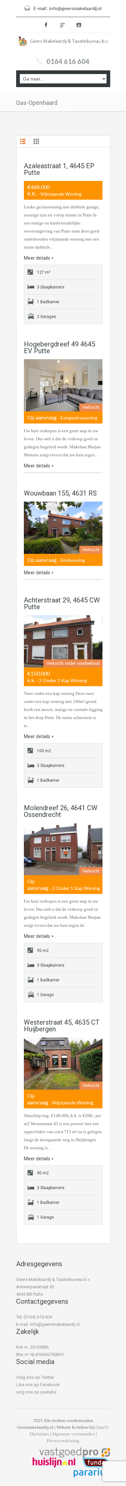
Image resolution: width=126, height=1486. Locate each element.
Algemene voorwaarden (73, 1433)
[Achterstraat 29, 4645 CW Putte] (63, 641)
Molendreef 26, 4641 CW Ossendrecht (60, 811)
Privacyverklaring (63, 1440)
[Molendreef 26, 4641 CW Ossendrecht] (63, 849)
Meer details (37, 258)
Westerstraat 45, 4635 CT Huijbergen (61, 1025)
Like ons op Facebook (38, 1384)
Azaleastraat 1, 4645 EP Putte (59, 169)
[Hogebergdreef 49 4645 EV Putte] (63, 385)
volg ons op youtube (36, 1392)
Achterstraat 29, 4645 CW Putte (62, 603)
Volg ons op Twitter (35, 1377)
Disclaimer (39, 1433)
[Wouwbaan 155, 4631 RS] (63, 528)
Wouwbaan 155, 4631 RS (60, 493)
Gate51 (102, 1427)
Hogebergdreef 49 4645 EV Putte (59, 347)
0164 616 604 (67, 61)
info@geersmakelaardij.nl (75, 8)
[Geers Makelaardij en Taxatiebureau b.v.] (63, 43)
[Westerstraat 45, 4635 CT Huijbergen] (63, 1063)
